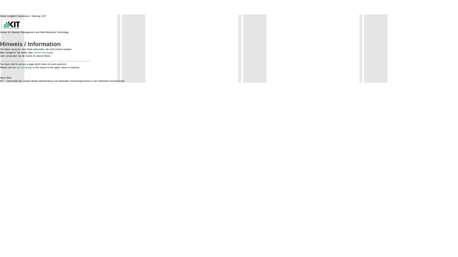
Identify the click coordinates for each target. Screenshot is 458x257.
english (12, 16)
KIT (44, 16)
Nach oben (5, 77)
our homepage (24, 67)
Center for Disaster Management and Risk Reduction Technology (34, 32)
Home (3, 16)
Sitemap (36, 16)
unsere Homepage (43, 52)
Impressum (24, 16)
